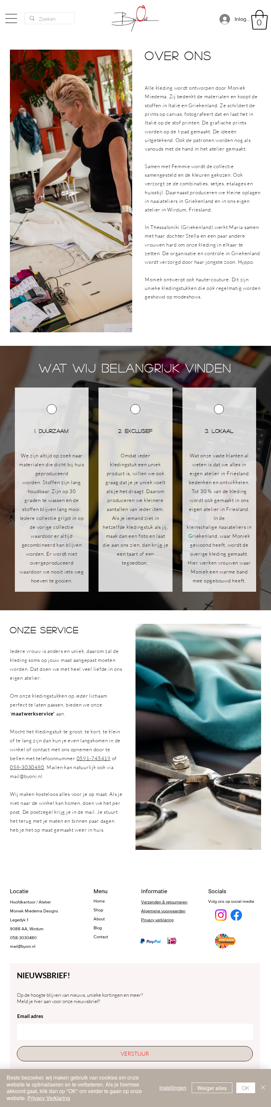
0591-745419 (94, 758)
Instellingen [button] (172, 1087)
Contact (101, 936)
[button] (259, 20)
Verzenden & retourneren (164, 901)
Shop (98, 909)
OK (246, 1088)
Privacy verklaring (157, 919)
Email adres (30, 1016)
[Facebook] (236, 915)
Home (99, 901)
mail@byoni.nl (26, 776)
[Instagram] (220, 915)
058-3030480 (27, 767)
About (99, 918)
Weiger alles (212, 1088)
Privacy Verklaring (48, 1098)
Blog (98, 927)
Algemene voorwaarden (163, 910)
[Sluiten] (263, 1088)
